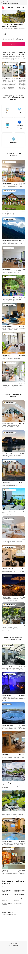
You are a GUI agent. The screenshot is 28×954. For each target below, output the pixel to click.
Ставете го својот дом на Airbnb (15, 7)
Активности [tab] (20, 886)
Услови (17, 947)
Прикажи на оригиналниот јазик (10, 3)
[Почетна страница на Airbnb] (3, 7)
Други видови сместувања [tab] (8, 886)
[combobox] (13, 35)
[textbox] (7, 40)
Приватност (11, 947)
